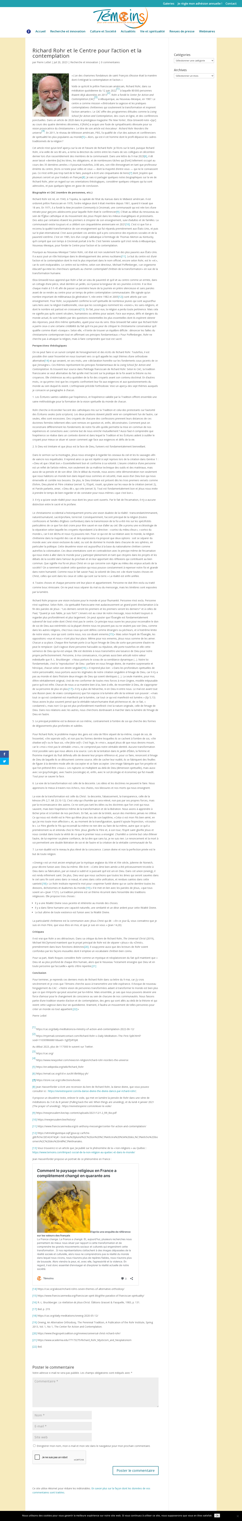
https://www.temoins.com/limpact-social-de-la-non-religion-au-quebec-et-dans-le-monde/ (83, 1152)
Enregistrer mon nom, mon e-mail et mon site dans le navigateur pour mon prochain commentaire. (93, 1446)
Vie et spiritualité (152, 31)
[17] (70, 689)
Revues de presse (182, 31)
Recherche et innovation (67, 31)
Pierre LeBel (44, 62)
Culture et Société (103, 31)
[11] (123, 256)
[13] (82, 309)
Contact (231, 3)
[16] (84, 668)
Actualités (128, 31)
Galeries (168, 3)
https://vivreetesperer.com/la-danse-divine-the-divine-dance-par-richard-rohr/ (92, 1091)
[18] (44, 883)
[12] (120, 296)
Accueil (40, 31)
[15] (111, 634)
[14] (46, 360)
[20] (86, 946)
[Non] (237, 1516)
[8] (83, 177)
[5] (83, 137)
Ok (217, 1515)
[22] (75, 1009)
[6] (145, 156)
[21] (94, 966)
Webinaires (207, 31)
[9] (117, 211)
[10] (127, 224)
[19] (88, 888)
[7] (130, 173)
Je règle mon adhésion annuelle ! (200, 3)
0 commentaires (110, 62)
